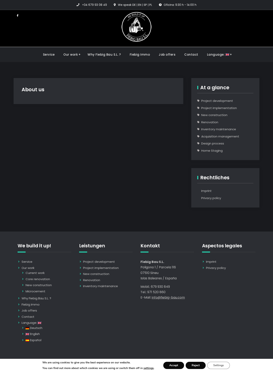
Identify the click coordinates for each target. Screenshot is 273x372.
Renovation (209, 122)
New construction (214, 115)
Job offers (167, 54)
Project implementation (219, 108)
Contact (191, 54)
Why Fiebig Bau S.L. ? (104, 54)
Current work (35, 273)
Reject (196, 365)
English (34, 334)
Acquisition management (220, 136)
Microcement (35, 291)
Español (35, 340)
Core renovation (38, 279)
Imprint (206, 191)
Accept (173, 365)
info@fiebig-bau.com (168, 297)
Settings (218, 365)
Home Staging (212, 150)
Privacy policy (211, 198)
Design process (212, 143)
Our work (70, 54)
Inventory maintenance (218, 129)
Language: (216, 54)
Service (49, 54)
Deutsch (35, 328)
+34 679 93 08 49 (94, 5)
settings (148, 368)
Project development (217, 101)
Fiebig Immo (140, 54)
